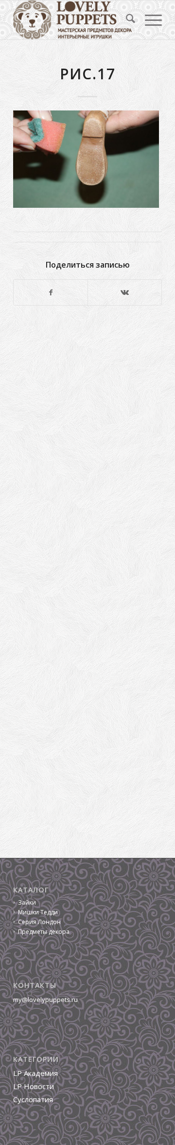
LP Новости (33, 1086)
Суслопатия (33, 1099)
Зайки (27, 902)
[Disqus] (87, 446)
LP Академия (35, 1073)
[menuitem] (125, 19)
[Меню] (148, 19)
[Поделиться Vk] (124, 292)
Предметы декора (44, 931)
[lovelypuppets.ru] (72, 19)
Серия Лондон (39, 922)
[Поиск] (125, 19)
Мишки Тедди (38, 912)
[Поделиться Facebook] (51, 292)
